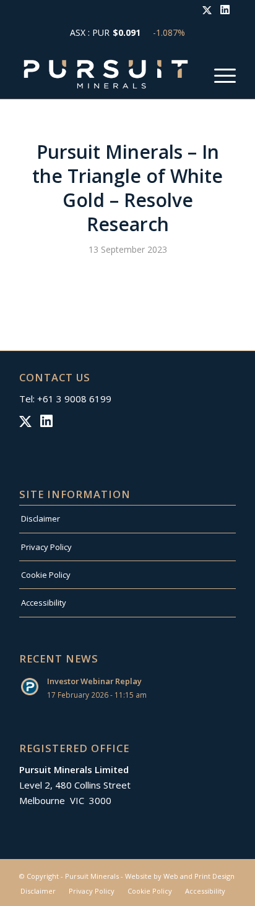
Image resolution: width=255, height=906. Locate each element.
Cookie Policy (46, 574)
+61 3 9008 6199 (74, 398)
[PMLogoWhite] (105, 74)
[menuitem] (219, 74)
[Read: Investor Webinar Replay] (30, 687)
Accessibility (43, 602)
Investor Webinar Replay (94, 681)
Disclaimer (40, 518)
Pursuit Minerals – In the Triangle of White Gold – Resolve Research (127, 188)
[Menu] (219, 74)
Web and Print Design (199, 876)
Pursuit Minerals (92, 876)
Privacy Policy (46, 546)
